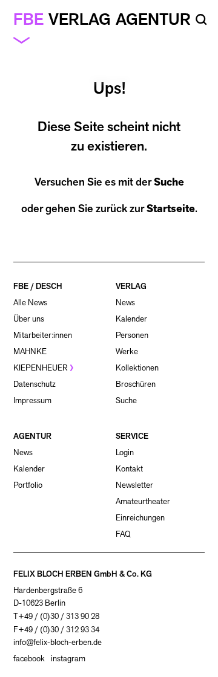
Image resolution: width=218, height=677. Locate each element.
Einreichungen (140, 518)
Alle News (30, 302)
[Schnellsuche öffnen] (201, 19)
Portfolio (27, 485)
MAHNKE (30, 351)
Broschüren (136, 384)
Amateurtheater (143, 501)
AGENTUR (32, 436)
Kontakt (129, 469)
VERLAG (131, 286)
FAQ (123, 534)
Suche (169, 182)
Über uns (28, 319)
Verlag (79, 19)
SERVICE (132, 436)
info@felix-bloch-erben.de (57, 642)
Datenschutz (34, 384)
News (125, 302)
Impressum (32, 400)
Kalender (131, 319)
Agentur (153, 19)
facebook (29, 659)
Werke (127, 351)
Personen (132, 335)
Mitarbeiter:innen (42, 335)
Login (125, 453)
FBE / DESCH (37, 286)
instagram (68, 659)
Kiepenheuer (40, 368)
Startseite (171, 208)
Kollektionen (137, 368)
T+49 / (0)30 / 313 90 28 (56, 616)
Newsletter (134, 485)
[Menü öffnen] (26, 40)
